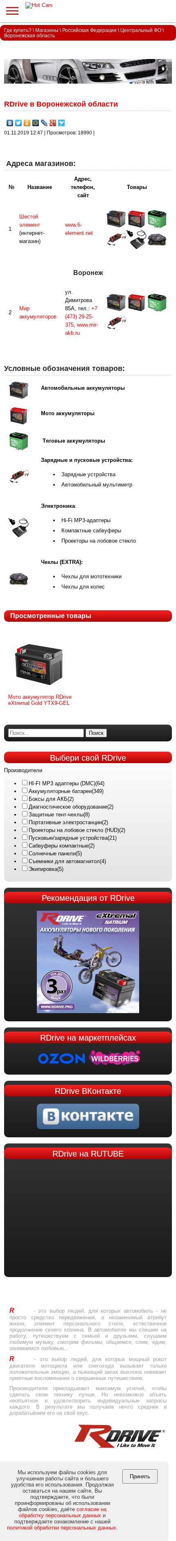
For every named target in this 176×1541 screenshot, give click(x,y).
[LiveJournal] (44, 123)
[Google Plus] (53, 123)
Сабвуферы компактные (58, 846)
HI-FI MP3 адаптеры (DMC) (62, 783)
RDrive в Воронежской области (61, 104)
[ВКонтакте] (10, 123)
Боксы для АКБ (48, 799)
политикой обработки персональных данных (61, 1528)
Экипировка (43, 869)
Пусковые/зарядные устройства (68, 838)
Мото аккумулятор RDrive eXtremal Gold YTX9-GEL (40, 700)
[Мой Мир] (36, 123)
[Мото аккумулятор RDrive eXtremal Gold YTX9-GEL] (39, 692)
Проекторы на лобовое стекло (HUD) (74, 830)
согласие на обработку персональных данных (62, 1512)
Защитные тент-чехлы (56, 814)
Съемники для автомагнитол (64, 861)
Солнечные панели (52, 853)
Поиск (96, 733)
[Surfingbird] (61, 123)
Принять (140, 1476)
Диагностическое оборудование (68, 807)
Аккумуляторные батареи (60, 791)
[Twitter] (18, 123)
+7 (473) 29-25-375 (81, 316)
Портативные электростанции (65, 822)
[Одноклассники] (27, 123)
